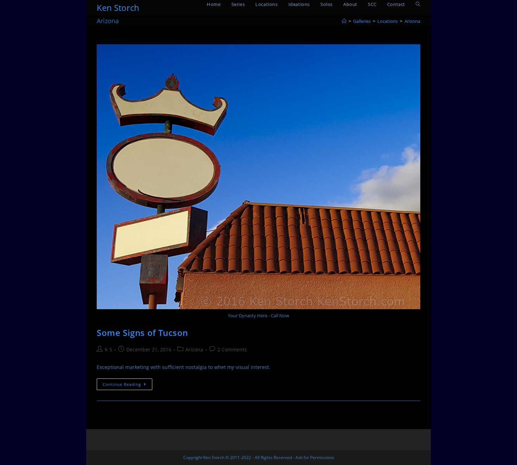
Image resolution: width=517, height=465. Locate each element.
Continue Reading (127, 385)
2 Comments (232, 349)
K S (108, 349)
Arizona (194, 349)
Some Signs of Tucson (142, 332)
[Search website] (418, 4)
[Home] (344, 21)
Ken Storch (118, 7)
